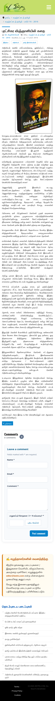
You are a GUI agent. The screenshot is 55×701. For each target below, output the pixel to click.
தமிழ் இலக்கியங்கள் (29, 42)
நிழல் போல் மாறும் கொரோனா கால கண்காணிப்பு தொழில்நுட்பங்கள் (25, 667)
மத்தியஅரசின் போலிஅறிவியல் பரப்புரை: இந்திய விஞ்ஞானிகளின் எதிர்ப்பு (25, 614)
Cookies (17, 695)
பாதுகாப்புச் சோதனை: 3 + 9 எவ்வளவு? (26, 515)
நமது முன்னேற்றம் (12, 639)
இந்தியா (6, 42)
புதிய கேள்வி (33, 522)
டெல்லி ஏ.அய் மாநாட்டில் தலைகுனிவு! (20, 621)
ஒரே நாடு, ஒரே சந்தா (13, 627)
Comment (13, 486)
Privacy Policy (17, 691)
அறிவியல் (16, 42)
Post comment (38, 533)
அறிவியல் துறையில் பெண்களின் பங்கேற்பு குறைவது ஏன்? (26, 676)
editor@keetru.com (15, 576)
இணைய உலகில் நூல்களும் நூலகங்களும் (22, 633)
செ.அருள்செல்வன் (12, 35)
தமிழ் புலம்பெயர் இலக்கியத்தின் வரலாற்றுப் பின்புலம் (26, 650)
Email (10, 474)
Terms (16, 686)
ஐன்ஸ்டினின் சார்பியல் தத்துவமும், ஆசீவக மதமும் (26, 645)
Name (11, 459)
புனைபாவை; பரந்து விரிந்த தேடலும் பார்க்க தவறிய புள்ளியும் (26, 658)
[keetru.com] (15, 7)
